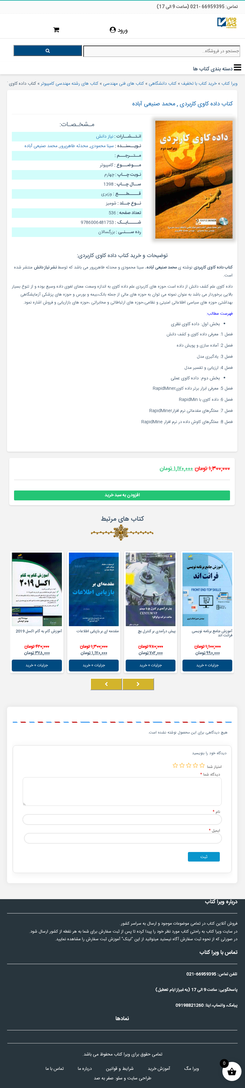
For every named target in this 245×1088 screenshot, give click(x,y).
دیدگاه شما (210, 774)
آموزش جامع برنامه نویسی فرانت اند (212, 633)
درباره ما (85, 1069)
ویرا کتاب (229, 84)
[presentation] (138, 684)
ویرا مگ (191, 1069)
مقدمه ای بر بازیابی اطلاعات (97, 631)
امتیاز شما (214, 766)
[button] (232, 690)
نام (216, 812)
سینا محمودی (102, 146)
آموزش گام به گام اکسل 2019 (39, 631)
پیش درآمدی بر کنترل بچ (156, 631)
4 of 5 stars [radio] (182, 765)
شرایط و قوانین (120, 1069)
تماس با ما (55, 1069)
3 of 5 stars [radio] (188, 765)
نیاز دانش (104, 136)
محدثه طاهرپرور (74, 146)
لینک (127, 939)
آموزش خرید (159, 1069)
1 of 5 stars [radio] (202, 765)
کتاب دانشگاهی (162, 84)
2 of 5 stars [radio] (195, 765)
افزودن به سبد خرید (122, 495)
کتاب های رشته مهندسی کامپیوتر (69, 84)
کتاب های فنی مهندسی (123, 84)
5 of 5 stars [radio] (175, 765)
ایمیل (214, 830)
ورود (122, 30)
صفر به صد (104, 1078)
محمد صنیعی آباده (41, 146)
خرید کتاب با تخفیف (199, 84)
